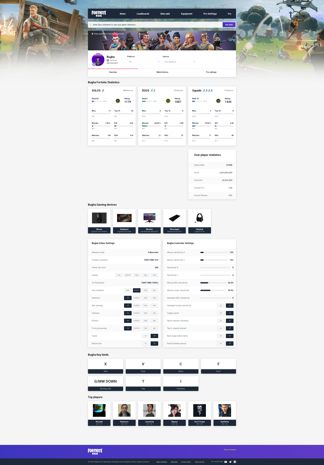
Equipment (186, 13)
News (123, 13)
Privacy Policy (186, 462)
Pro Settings (210, 13)
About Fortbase (162, 462)
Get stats (229, 25)
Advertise (174, 462)
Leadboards (143, 13)
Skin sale (165, 13)
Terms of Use (199, 462)
